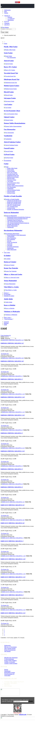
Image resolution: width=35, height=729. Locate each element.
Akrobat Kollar (11, 208)
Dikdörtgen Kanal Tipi (11, 79)
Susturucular (10, 248)
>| (4, 635)
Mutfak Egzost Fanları (11, 85)
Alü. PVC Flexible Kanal (13, 205)
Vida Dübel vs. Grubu (11, 287)
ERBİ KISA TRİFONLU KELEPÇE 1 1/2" (13, 415)
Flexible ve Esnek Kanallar (13, 196)
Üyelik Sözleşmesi (9, 659)
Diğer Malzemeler (11, 249)
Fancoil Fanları (9, 148)
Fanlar (6, 164)
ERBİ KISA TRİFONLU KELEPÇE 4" (12, 487)
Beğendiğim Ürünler (9, 672)
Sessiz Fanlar (8, 53)
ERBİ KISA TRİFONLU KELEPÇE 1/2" (12, 343)
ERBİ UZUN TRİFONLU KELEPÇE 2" (12, 595)
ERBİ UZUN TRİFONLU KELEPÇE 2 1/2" (13, 613)
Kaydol (31, 701)
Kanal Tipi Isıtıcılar (12, 242)
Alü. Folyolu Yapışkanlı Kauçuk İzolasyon (18, 223)
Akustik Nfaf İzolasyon (13, 224)
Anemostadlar (10, 236)
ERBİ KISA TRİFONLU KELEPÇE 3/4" (12, 361)
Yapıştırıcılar (10, 227)
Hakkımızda (7, 645)
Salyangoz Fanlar (10, 98)
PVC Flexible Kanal (12, 206)
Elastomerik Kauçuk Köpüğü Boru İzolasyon (18, 217)
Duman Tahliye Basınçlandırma (14, 123)
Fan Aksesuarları (11, 57)
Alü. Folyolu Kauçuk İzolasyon (15, 221)
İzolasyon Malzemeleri (11, 212)
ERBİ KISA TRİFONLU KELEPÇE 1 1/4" (13, 397)
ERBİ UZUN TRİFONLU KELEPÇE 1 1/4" (13, 559)
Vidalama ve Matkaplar (12, 311)
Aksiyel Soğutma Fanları (12, 142)
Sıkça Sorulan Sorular (10, 648)
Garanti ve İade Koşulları (10, 663)
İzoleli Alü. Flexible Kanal (14, 203)
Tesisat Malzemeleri (10, 280)
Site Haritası (7, 651)
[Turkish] (19, 2)
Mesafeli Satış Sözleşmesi (11, 657)
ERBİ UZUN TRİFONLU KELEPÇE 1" (12, 541)
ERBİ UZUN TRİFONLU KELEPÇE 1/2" (13, 505)
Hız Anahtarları (11, 239)
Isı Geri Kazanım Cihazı (12, 111)
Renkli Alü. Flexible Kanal (14, 202)
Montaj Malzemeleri (12, 226)
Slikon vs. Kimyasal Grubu (13, 274)
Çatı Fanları (8, 104)
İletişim (6, 669)
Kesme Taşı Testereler (11, 268)
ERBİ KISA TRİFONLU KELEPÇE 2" (12, 433)
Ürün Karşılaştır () (9, 674)
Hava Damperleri (11, 238)
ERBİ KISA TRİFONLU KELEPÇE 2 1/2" (13, 451)
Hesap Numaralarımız (10, 650)
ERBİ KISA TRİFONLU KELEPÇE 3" (12, 469)
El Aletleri (7, 255)
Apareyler (9, 243)
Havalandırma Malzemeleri (13, 230)
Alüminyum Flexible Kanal (14, 200)
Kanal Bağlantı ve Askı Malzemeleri (16, 235)
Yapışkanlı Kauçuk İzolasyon (14, 220)
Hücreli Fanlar (9, 92)
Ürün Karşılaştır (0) (6, 335)
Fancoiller (9, 245)
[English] (16, 2)
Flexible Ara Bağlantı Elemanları (15, 209)
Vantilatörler (8, 136)
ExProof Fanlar (9, 154)
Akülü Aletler (8, 299)
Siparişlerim (7, 671)
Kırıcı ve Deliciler (9, 305)
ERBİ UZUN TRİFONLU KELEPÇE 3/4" (13, 523)
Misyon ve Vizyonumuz (10, 647)
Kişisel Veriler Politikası (10, 660)
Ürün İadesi (7, 675)
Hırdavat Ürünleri (10, 262)
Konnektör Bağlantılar (13, 246)
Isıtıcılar (9, 241)
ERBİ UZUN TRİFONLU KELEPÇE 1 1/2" (13, 577)
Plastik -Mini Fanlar (11, 47)
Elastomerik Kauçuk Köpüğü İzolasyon (17, 218)
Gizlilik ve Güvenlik (9, 662)
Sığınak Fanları (9, 117)
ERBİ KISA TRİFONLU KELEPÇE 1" (12, 379)
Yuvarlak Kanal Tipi (11, 73)
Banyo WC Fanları (10, 67)
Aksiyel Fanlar (9, 60)
